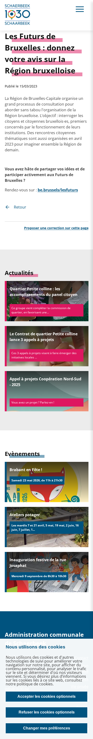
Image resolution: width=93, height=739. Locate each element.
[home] (17, 15)
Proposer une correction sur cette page (56, 228)
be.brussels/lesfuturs (58, 190)
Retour (20, 207)
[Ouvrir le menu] (79, 9)
